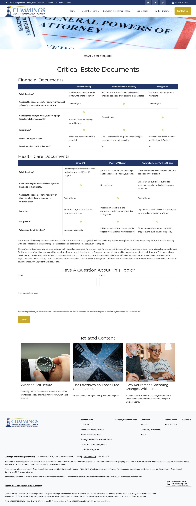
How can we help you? (28, 293)
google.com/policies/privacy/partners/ (53, 496)
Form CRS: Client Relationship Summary (23, 485)
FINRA (82, 469)
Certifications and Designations (94, 444)
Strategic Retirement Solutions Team (96, 439)
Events (144, 434)
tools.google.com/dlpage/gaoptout (131, 496)
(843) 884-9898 (65, 2)
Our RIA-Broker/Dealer (90, 449)
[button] (72, 11)
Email (102, 275)
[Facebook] (155, 2)
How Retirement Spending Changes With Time (147, 387)
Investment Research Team (92, 429)
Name (20, 275)
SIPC (87, 469)
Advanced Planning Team (91, 434)
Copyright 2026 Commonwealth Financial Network (46, 501)
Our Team (85, 424)
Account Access (181, 2)
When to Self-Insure (36, 385)
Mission (144, 424)
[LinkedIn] (148, 2)
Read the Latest (172, 424)
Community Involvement (151, 429)
